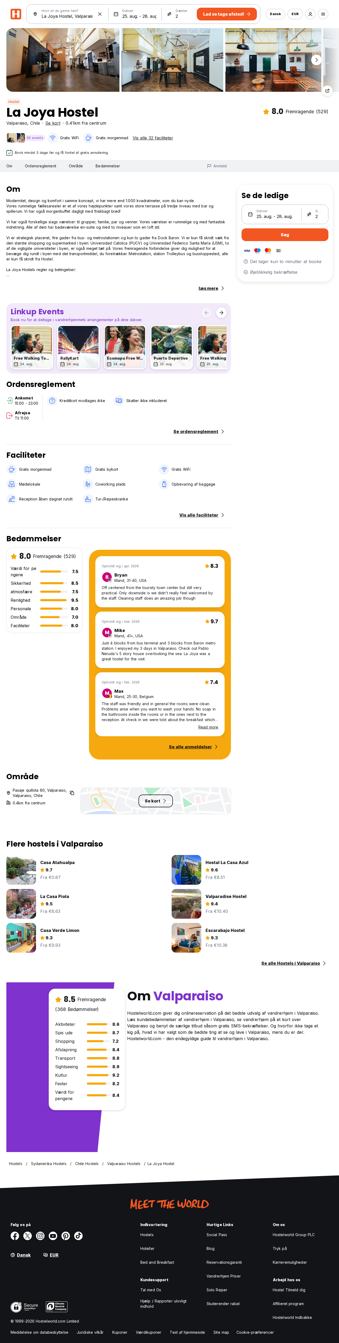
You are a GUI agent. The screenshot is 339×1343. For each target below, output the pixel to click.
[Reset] (99, 14)
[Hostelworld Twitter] (27, 1236)
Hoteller (147, 1248)
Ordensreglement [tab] (40, 166)
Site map (221, 1332)
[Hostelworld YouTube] (53, 1236)
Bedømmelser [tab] (108, 166)
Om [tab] (9, 166)
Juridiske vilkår (90, 1332)
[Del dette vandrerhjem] (327, 90)
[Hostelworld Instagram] (40, 1236)
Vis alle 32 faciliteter (153, 138)
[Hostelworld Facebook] (15, 1236)
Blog (211, 1248)
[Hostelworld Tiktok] (78, 1236)
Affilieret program (288, 1303)
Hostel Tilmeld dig (289, 1290)
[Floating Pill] (316, 60)
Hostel (13, 102)
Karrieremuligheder (290, 1262)
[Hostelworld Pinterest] (65, 1236)
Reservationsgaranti (224, 1262)
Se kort (52, 123)
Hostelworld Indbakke (292, 1317)
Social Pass (217, 1234)
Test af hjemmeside (187, 1332)
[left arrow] (206, 312)
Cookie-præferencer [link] (255, 1332)
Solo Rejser (217, 1290)
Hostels (147, 1234)
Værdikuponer (148, 1332)
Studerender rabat (223, 1303)
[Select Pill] (310, 14)
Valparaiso (16, 123)
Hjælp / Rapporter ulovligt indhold (163, 1304)
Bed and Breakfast (157, 1262)
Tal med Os (150, 1290)
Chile (35, 123)
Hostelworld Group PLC (294, 1234)
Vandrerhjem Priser (224, 1276)
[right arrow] (221, 312)
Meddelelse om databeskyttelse (39, 1332)
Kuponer (120, 1332)
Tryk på (280, 1248)
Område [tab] (76, 166)
